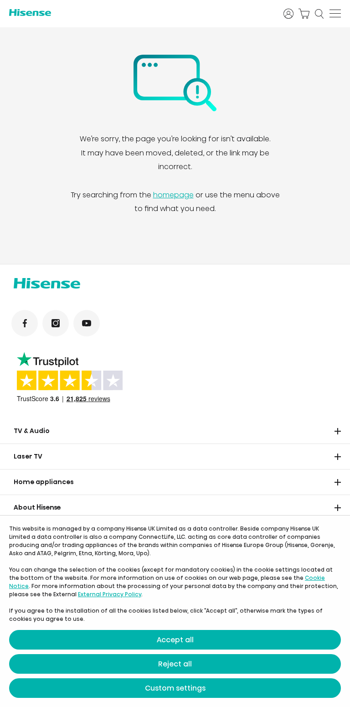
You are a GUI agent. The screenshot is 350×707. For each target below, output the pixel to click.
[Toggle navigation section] (338, 431)
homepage (173, 195)
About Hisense (37, 507)
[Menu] (335, 13)
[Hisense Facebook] (24, 323)
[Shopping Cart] (304, 13)
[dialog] (175, 611)
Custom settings (175, 688)
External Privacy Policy (109, 594)
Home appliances (44, 481)
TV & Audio (32, 430)
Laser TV (28, 456)
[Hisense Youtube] (86, 323)
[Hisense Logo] (140, 12)
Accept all (175, 640)
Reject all (175, 664)
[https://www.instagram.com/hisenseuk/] (55, 323)
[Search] (319, 13)
